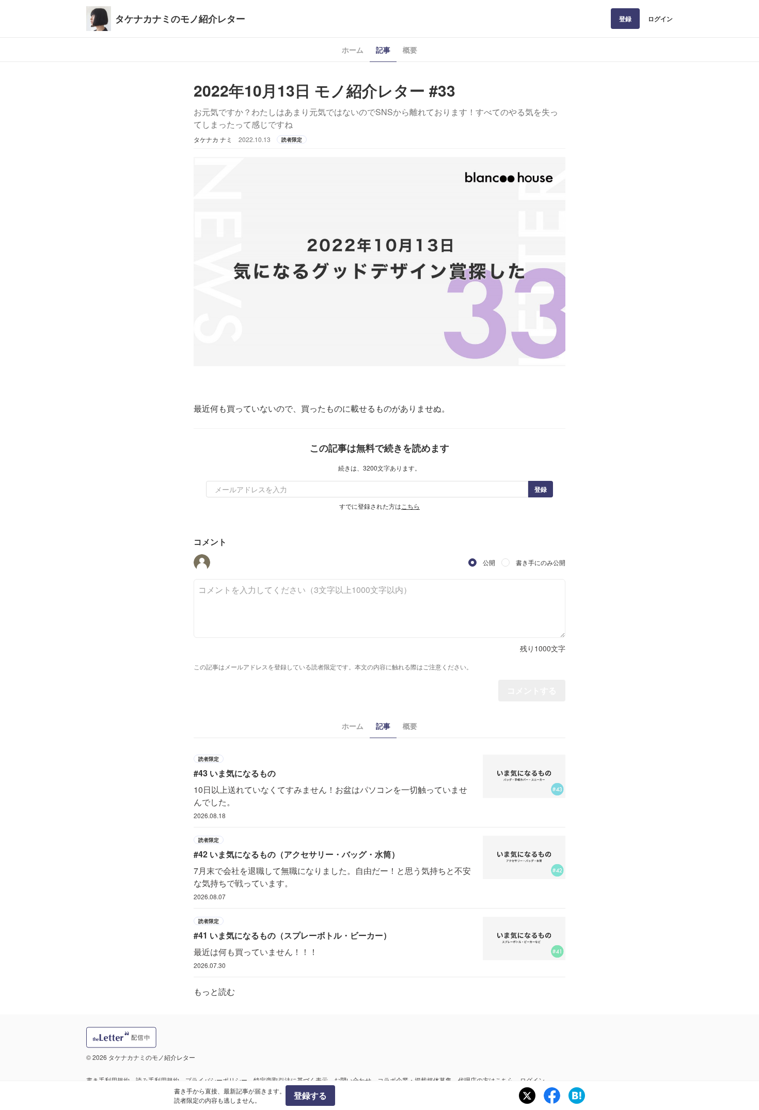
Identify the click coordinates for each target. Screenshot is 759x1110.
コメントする (532, 690)
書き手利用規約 (108, 1079)
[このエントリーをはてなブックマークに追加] (576, 1095)
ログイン (660, 18)
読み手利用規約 (157, 1079)
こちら (410, 506)
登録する (310, 1095)
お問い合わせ (352, 1079)
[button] (202, 562)
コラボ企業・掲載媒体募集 (414, 1079)
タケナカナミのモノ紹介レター (180, 18)
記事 (383, 49)
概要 (410, 49)
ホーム (352, 49)
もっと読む (214, 991)
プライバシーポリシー (216, 1079)
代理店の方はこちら (486, 1079)
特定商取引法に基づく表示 (291, 1079)
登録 (625, 18)
